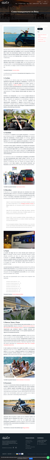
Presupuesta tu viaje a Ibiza (30, 446)
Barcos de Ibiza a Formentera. (23, 379)
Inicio (16, 3)
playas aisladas (17, 84)
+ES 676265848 (41, 442)
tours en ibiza (40, 39)
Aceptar (30, 458)
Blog (26, 444)
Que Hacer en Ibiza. (21, 186)
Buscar (40, 28)
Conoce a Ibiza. (15, 70)
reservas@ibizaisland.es (43, 444)
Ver (27, 458)
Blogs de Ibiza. (26, 427)
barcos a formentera (42, 37)
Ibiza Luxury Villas (28, 448)
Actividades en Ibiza (29, 441)
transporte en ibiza (42, 41)
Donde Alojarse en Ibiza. (17, 294)
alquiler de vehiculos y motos (42, 35)
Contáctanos (28, 445)
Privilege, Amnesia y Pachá (27, 203)
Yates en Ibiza (28, 442)
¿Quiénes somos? (29, 440)
